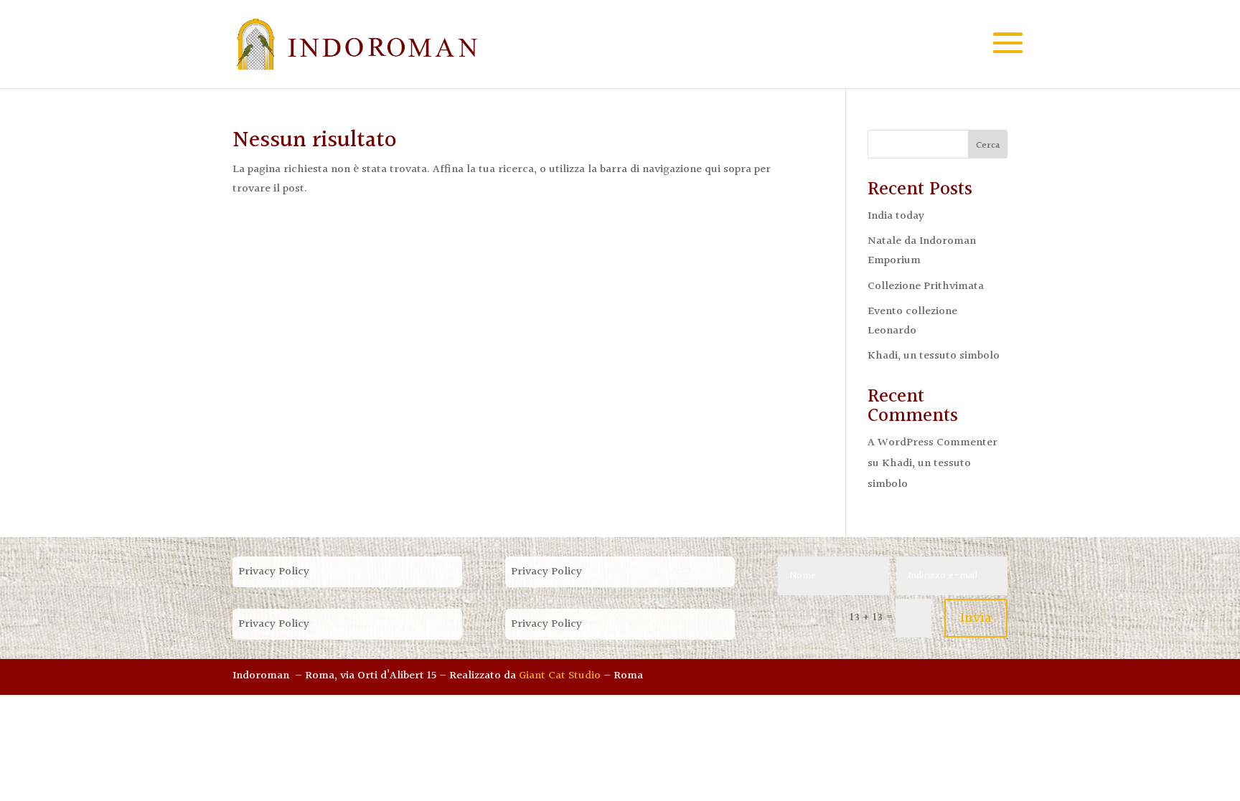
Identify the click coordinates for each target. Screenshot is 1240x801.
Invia (976, 618)
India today (896, 216)
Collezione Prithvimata (926, 286)
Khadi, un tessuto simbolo (934, 356)
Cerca (988, 145)
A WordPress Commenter (932, 443)
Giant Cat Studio (560, 676)
